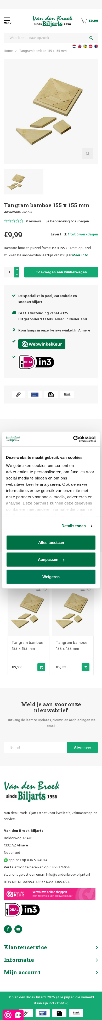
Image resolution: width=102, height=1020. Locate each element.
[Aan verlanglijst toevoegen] (43, 591)
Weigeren (51, 576)
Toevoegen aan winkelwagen (61, 272)
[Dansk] (91, 46)
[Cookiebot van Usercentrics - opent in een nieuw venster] (73, 439)
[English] (80, 46)
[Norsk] (96, 46)
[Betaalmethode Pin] (35, 394)
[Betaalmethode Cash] (18, 394)
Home (8, 51)
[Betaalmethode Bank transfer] (67, 394)
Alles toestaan (51, 542)
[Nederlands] (74, 46)
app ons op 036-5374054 (27, 860)
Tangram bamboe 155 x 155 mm (43, 51)
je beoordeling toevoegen (68, 221)
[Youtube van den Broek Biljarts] (18, 929)
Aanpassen (48, 559)
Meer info (80, 255)
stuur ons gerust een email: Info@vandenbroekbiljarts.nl (47, 875)
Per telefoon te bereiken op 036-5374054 (37, 867)
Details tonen (73, 526)
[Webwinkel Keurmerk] (49, 894)
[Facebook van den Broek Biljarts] (8, 929)
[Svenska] (85, 46)
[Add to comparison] (37, 591)
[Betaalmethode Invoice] (51, 394)
